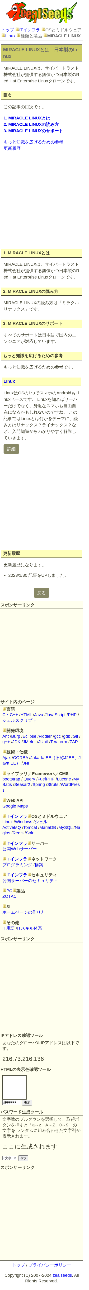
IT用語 (8, 928)
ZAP (74, 741)
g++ (6, 741)
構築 (39, 864)
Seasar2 (22, 784)
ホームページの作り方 (23, 912)
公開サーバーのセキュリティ (30, 880)
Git (75, 736)
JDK (16, 741)
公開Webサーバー (19, 848)
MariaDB (47, 827)
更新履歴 (12, 148)
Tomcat (30, 827)
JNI (26, 763)
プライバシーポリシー (49, 1265)
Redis (18, 833)
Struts (52, 784)
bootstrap (11, 779)
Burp (15, 736)
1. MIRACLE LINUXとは (27, 118)
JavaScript (56, 714)
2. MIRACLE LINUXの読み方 (31, 124)
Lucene (64, 779)
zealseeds (62, 1275)
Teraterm (58, 741)
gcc (57, 736)
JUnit (43, 741)
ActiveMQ (11, 827)
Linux (10, 35)
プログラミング (17, 864)
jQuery (29, 779)
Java (38, 714)
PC (9, 890)
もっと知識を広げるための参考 (33, 142)
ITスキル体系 (29, 928)
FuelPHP (46, 779)
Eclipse (29, 736)
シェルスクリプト (19, 720)
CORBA (20, 757)
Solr (29, 833)
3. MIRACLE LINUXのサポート (33, 130)
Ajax (6, 757)
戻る (41, 593)
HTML (26, 714)
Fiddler (45, 736)
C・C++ (10, 714)
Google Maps (15, 806)
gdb (66, 736)
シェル (41, 821)
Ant (5, 736)
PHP (72, 714)
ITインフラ (29, 30)
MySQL (65, 827)
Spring (39, 784)
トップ (7, 30)
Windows (23, 821)
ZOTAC (9, 896)
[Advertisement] (44, 199)
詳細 (11, 449)
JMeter (29, 741)
